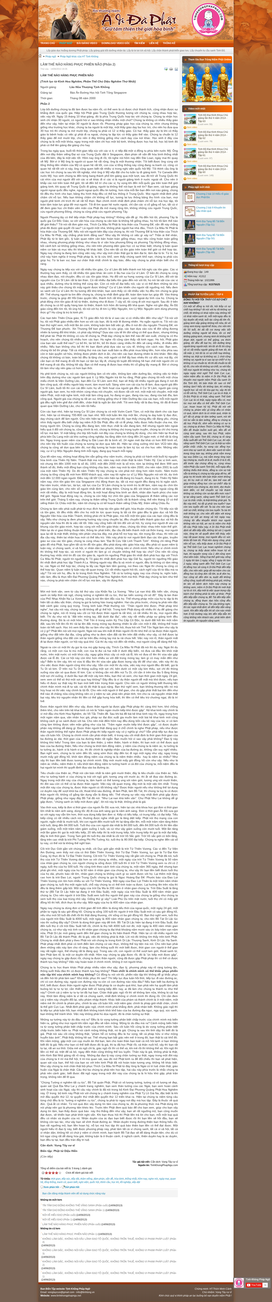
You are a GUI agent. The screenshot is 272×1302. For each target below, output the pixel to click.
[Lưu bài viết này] (176, 69)
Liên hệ (154, 43)
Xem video (192, 127)
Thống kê (169, 43)
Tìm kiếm (139, 43)
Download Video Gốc (116, 43)
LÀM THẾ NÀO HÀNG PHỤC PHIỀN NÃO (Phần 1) (69, 1234)
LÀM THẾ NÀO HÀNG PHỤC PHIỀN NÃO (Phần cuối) (71, 1224)
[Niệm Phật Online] (207, 101)
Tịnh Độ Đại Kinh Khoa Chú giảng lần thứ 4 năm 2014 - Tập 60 (213, 169)
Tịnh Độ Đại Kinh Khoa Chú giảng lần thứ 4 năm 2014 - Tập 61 (213, 152)
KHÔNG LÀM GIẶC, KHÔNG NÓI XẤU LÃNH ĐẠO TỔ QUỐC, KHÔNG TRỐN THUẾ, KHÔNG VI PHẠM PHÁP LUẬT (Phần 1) (109, 1275)
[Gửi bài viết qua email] (165, 69)
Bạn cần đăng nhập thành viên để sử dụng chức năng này (73, 1193)
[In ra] (171, 69)
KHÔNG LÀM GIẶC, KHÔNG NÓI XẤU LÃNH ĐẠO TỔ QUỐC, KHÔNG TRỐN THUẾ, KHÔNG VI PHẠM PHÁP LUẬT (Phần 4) (109, 1240)
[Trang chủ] (40, 56)
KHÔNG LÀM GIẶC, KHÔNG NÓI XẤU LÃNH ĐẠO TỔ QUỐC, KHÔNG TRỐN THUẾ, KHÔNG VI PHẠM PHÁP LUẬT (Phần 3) (109, 1252)
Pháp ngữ (65, 43)
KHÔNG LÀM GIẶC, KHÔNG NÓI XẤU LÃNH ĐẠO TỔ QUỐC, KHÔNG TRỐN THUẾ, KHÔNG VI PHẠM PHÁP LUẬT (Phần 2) (109, 1263)
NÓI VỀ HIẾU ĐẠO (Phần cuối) (59, 1215)
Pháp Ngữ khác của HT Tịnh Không (79, 56)
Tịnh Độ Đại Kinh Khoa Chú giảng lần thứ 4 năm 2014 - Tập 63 (213, 118)
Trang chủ (47, 43)
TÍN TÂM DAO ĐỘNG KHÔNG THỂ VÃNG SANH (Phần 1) (73, 1210)
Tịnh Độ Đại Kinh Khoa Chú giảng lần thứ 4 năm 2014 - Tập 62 (213, 135)
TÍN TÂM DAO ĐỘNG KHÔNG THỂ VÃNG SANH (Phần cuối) (75, 1205)
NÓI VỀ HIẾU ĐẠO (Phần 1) (57, 1219)
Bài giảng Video (87, 43)
